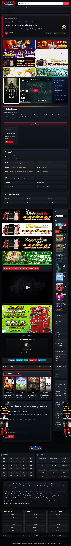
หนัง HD (28, 198)
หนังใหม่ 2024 (59, 348)
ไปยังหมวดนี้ (9, 142)
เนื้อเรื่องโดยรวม (57, 83)
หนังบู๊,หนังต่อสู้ (38, 8)
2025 (11, 458)
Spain (42, 472)
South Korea (53, 465)
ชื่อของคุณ (7, 429)
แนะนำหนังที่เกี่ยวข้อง (59, 99)
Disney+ (57, 374)
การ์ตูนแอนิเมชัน (59, 389)
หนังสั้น (57, 426)
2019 (17, 461)
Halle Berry (23, 171)
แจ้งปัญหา (15, 268)
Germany (64, 465)
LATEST (57, 231)
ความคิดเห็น (23, 268)
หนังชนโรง (58, 321)
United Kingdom (53, 458)
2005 (11, 472)
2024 (17, 458)
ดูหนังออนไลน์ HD (9, 484)
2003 (24, 472)
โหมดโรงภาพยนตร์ (33, 268)
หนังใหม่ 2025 (59, 345)
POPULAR (65, 231)
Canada (12, 167)
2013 (24, 465)
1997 (31, 475)
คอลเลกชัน (35, 527)
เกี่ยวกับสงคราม (59, 424)
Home (6, 18)
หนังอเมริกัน (51, 203)
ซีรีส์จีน (57, 360)
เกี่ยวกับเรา (5, 536)
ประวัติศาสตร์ (58, 406)
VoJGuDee (38, 22)
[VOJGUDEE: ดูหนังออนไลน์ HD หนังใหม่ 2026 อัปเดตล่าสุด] (8, 3)
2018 (24, 461)
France (16, 167)
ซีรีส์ (57, 323)
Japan (42, 461)
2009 (17, 468)
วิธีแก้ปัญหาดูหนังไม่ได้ (14, 11)
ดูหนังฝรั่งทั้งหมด (58, 85)
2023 (24, 458)
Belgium (64, 472)
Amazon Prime (59, 372)
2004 (17, 472)
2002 (31, 472)
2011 (4, 468)
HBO (57, 376)
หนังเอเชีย (58, 334)
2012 (31, 465)
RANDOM (61, 231)
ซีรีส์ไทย (58, 363)
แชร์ (55, 33)
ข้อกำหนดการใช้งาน (34, 536)
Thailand (64, 461)
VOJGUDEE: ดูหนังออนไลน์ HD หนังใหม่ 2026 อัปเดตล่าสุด (29, 543)
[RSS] (60, 227)
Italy (53, 472)
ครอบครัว (58, 402)
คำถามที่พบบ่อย (52, 536)
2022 (31, 458)
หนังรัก (57, 415)
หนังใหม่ (11, 8)
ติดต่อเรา (12, 536)
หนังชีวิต (50, 198)
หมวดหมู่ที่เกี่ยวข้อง (58, 90)
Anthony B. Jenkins (15, 171)
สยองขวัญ (16, 18)
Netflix (16, 8)
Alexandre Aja (45, 171)
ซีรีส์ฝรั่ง (57, 358)
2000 (11, 475)
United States (22, 167)
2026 (4, 458)
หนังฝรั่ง (28, 203)
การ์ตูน (31, 8)
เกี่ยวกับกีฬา (58, 420)
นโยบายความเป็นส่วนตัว (22, 536)
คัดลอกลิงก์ (49, 33)
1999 (17, 475)
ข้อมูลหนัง (56, 88)
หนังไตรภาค (51, 8)
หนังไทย (26, 8)
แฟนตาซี (58, 404)
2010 (11, 468)
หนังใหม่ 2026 (59, 343)
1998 (24, 475)
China (53, 461)
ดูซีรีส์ (21, 8)
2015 (11, 465)
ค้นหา (66, 3)
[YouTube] (65, 224)
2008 (24, 468)
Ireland (53, 476)
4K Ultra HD (58, 530)
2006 (4, 472)
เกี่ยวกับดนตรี (58, 411)
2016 (4, 465)
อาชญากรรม (58, 395)
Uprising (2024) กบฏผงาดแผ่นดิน (42, 366)
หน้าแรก (5, 8)
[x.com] (59, 224)
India (64, 469)
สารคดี (57, 400)
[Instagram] (62, 224)
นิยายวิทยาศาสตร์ (59, 417)
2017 (31, 461)
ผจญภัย (57, 386)
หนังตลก (45, 8)
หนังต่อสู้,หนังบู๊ (59, 384)
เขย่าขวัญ (58, 422)
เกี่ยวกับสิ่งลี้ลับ (59, 413)
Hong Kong (42, 469)
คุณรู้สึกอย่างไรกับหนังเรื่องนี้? (60, 96)
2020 (11, 461)
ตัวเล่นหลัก (56, 93)
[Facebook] (56, 224)
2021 (4, 461)
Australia (53, 469)
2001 (4, 475)
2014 (17, 465)
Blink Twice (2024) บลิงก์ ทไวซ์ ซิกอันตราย (14, 366)
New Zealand (64, 476)
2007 (31, 468)
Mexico (42, 476)
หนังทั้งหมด (59, 8)
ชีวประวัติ (58, 391)
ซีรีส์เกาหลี (58, 356)
